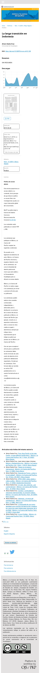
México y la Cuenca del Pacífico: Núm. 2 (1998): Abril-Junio (21, 501)
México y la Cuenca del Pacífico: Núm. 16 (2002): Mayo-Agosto (22, 488)
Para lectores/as (8, 565)
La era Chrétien (23, 514)
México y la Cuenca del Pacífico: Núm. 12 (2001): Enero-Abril (21, 511)
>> (7, 521)
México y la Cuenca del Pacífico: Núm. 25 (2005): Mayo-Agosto (21, 496)
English (6, 531)
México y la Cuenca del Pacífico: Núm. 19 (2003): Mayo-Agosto (21, 516)
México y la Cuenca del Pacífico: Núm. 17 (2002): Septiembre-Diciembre (21, 482)
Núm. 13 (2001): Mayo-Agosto (23, 26)
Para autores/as (8, 568)
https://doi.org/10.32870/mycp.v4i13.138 (18, 51)
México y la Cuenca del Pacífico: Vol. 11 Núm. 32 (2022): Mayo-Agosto (22, 457)
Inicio (3, 26)
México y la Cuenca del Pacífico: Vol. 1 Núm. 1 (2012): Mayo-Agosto (21, 464)
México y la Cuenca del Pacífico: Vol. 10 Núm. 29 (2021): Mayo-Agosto (21, 476)
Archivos (9, 26)
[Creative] (17, 653)
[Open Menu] (3, 2)
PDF (8, 118)
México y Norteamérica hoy (15, 463)
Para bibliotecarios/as (10, 571)
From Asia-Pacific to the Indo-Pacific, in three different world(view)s (21, 454)
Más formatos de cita (11, 152)
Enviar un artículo (10, 542)
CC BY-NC (13, 220)
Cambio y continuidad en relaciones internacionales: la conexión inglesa (20, 492)
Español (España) (9, 534)
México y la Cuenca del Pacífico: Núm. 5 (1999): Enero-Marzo (21, 470)
